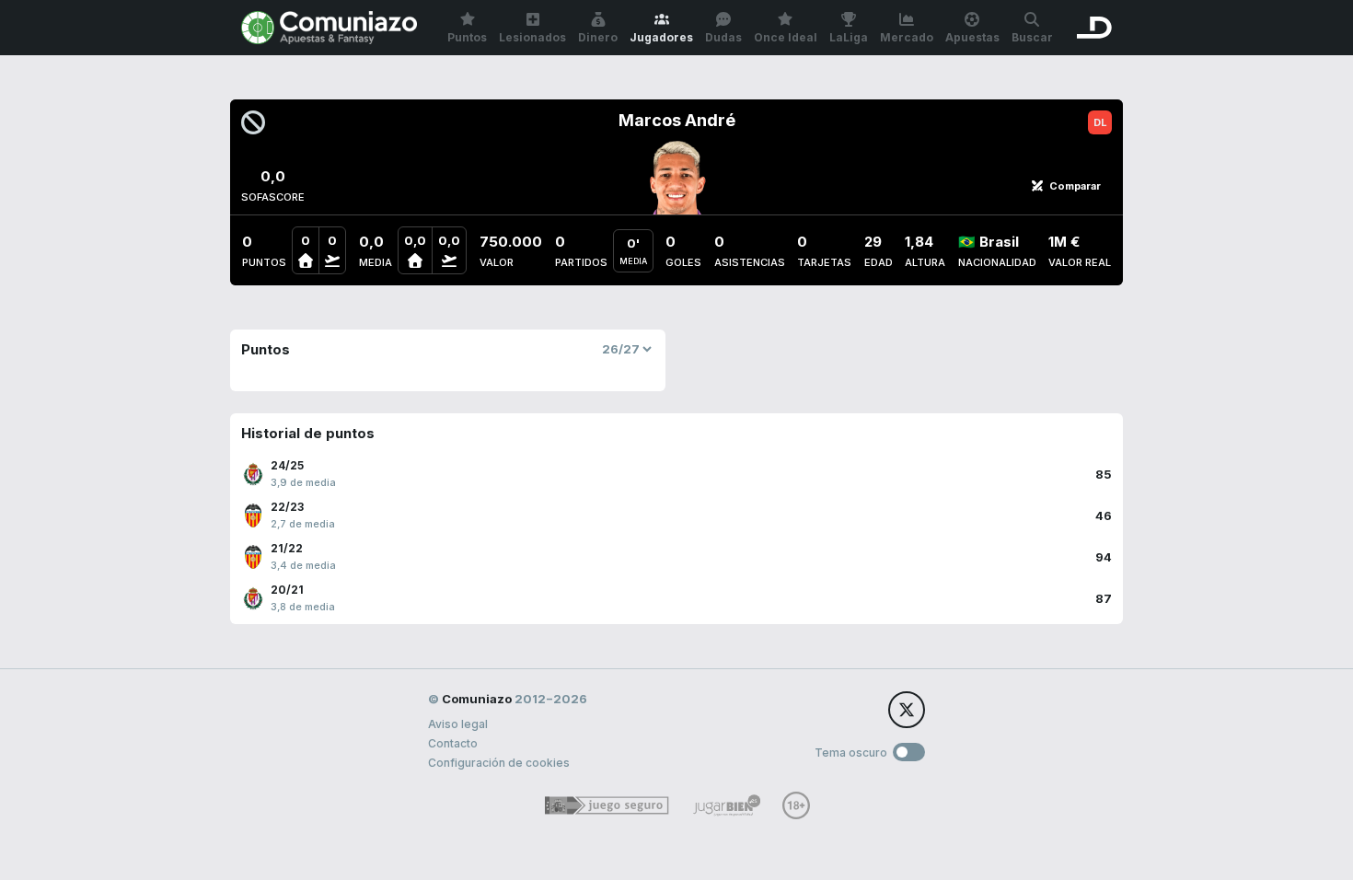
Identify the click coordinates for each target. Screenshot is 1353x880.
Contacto (453, 743)
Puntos (467, 37)
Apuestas (972, 37)
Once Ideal (785, 37)
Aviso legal (458, 724)
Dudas (723, 37)
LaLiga (848, 37)
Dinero (598, 37)
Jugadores (661, 37)
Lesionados (532, 37)
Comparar (1075, 185)
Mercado (906, 37)
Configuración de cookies (499, 763)
